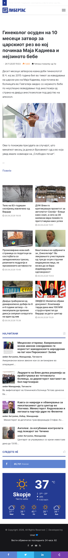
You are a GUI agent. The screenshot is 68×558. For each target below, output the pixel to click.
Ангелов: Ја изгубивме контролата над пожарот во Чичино (40, 430)
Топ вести (37, 356)
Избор (22, 416)
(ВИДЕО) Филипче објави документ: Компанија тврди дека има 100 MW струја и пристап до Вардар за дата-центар (49, 307)
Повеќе (6, 170)
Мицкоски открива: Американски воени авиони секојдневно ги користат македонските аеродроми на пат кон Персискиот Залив (41, 347)
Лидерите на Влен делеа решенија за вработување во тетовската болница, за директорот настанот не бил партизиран (41, 377)
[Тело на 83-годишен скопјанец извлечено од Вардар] (17, 193)
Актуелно (13, 356)
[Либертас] (14, 10)
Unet (32, 535)
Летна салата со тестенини (23, 2)
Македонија (25, 356)
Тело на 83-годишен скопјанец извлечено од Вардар (16, 208)
